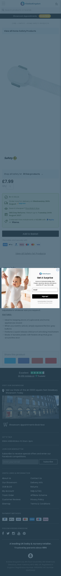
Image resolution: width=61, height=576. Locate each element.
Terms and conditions (42, 301)
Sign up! (45, 296)
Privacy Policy (49, 301)
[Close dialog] (57, 269)
